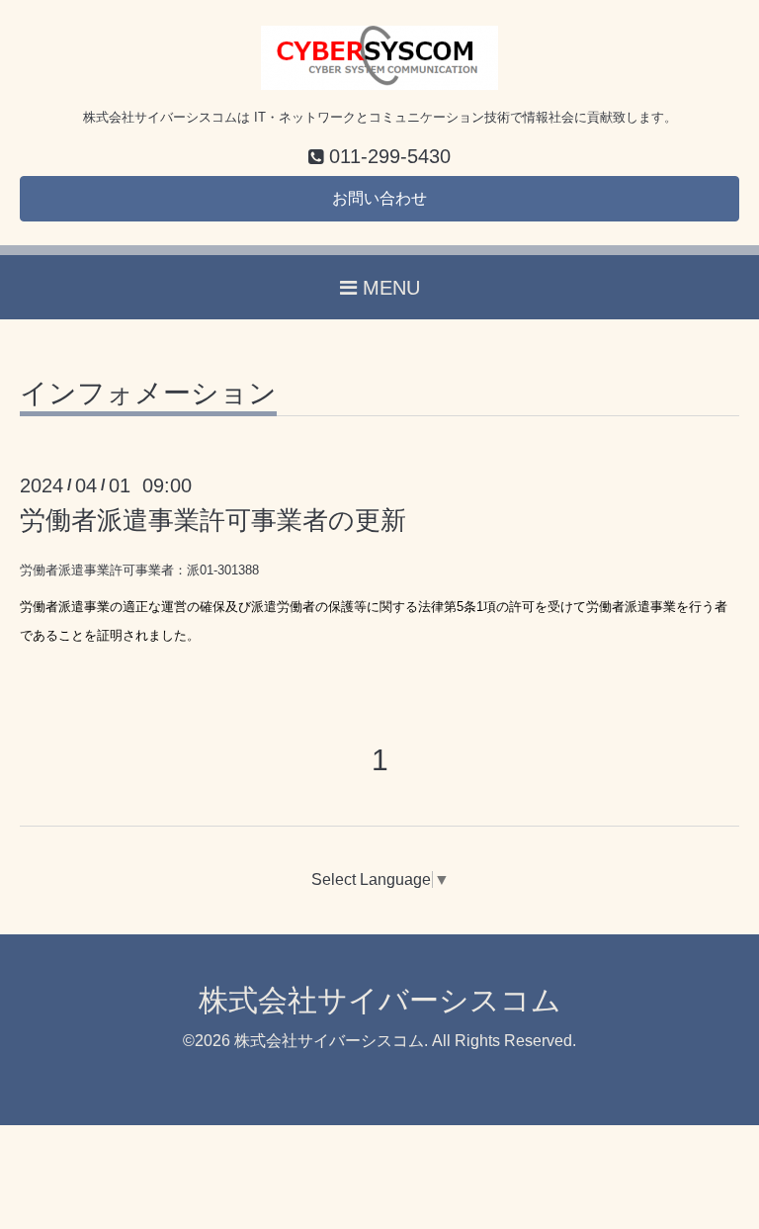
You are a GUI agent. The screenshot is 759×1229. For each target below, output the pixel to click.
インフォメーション (148, 394)
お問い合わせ (379, 198)
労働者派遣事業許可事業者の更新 (213, 520)
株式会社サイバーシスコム (380, 1000)
